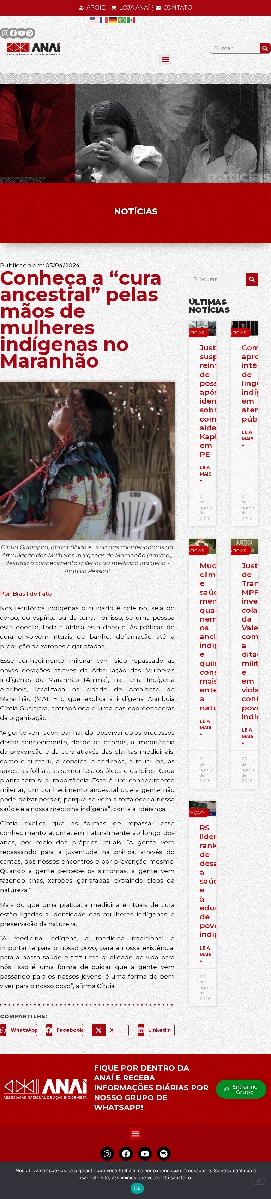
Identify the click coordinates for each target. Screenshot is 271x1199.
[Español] (131, 19)
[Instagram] (107, 1154)
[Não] (258, 1181)
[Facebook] (13, 33)
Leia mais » (205, 474)
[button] (165, 59)
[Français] (104, 19)
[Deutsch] (113, 19)
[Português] (122, 19)
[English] (95, 19)
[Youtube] (21, 33)
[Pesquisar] (265, 48)
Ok (137, 1188)
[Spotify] (29, 33)
